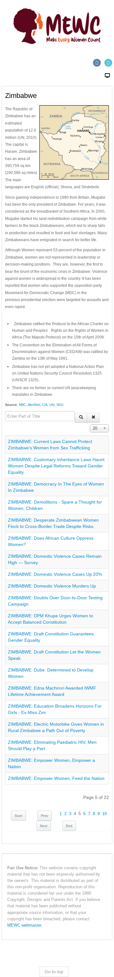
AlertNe (33, 405)
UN (51, 405)
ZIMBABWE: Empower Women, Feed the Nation (56, 778)
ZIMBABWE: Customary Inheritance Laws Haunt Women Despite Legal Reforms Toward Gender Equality (56, 466)
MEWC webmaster (24, 925)
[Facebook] (97, 63)
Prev (44, 816)
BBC (22, 405)
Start (18, 816)
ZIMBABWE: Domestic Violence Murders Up (52, 585)
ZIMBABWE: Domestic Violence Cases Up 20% (55, 574)
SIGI (59, 405)
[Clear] (93, 417)
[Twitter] (108, 63)
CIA (45, 405)
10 (104, 814)
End (69, 826)
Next (44, 826)
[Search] (81, 417)
